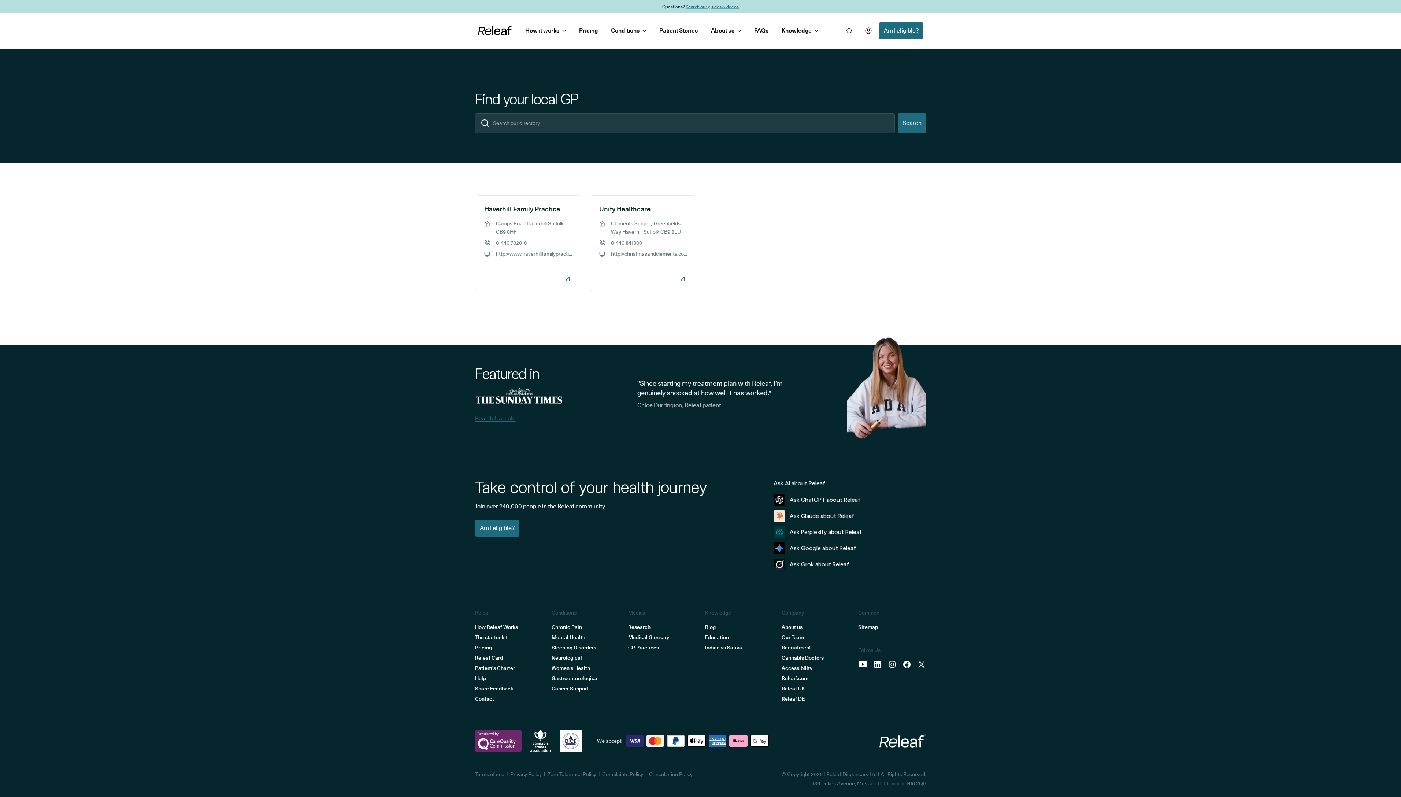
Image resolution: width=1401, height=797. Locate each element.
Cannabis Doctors (803, 658)
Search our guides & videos (712, 6)
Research (639, 627)
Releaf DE (793, 699)
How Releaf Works (496, 627)
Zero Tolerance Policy (572, 774)
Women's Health (571, 668)
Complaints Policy (622, 774)
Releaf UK (793, 689)
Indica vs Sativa (723, 647)
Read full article (495, 418)
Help (480, 678)
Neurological (567, 658)
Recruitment (796, 647)
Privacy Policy (526, 774)
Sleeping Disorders (574, 647)
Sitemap (868, 627)
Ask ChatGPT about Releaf (825, 499)
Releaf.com (795, 678)
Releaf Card (489, 658)
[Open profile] (868, 30)
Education (717, 637)
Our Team (793, 637)
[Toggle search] (849, 30)
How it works (542, 30)
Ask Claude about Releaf (822, 515)
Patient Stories (678, 30)
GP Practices (643, 647)
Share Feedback (494, 689)
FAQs (761, 30)
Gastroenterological (575, 678)
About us (722, 30)
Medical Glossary (648, 637)
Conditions (625, 30)
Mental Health (568, 637)
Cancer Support (570, 689)
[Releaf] (495, 31)
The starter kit (491, 637)
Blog (710, 627)
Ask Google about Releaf (823, 548)
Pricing (588, 30)
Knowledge (797, 30)
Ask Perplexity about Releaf (826, 532)
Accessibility (797, 668)
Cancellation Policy (671, 774)
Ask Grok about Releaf (819, 564)
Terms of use (489, 774)
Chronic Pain (567, 627)
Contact (484, 699)
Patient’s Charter (495, 668)
